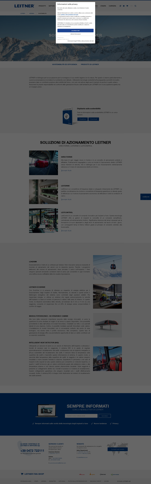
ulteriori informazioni (75, 34)
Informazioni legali (72, 41)
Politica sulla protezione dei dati (85, 41)
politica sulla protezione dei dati (69, 14)
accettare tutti (75, 30)
